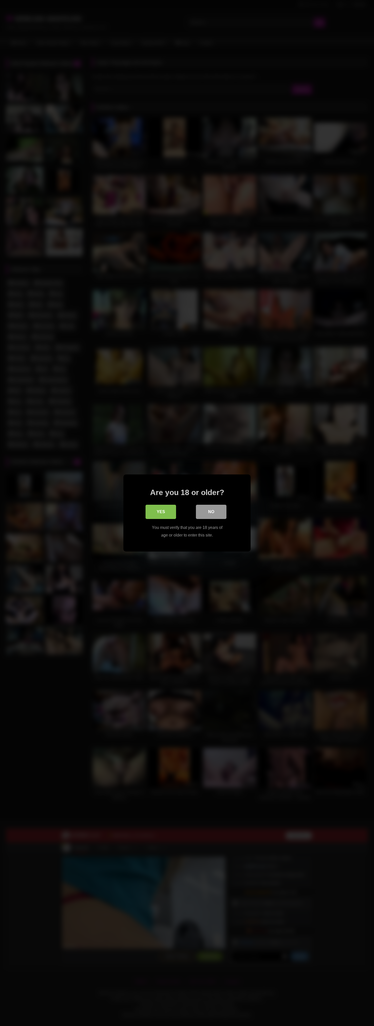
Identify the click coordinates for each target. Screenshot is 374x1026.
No (211, 512)
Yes (161, 512)
